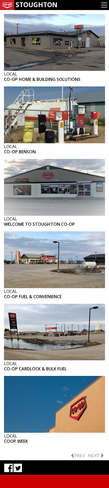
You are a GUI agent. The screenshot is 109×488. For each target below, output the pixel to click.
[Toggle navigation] (104, 5)
